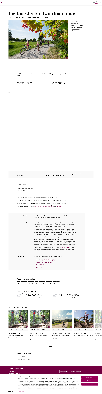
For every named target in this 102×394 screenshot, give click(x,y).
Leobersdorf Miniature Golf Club (44, 262)
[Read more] (18, 325)
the (36, 259)
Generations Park (40, 264)
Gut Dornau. (39, 251)
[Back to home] (97, 2)
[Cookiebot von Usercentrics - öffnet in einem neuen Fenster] (10, 392)
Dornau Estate (39, 267)
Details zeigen (21, 391)
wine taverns (51, 206)
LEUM (46, 206)
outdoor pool (37, 206)
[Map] (4, 2)
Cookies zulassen (89, 377)
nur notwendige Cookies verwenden (89, 384)
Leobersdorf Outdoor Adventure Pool (45, 260)
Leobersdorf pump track (50, 259)
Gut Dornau (58, 206)
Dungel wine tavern (67, 247)
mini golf (42, 206)
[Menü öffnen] (1, 2)
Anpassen (89, 380)
